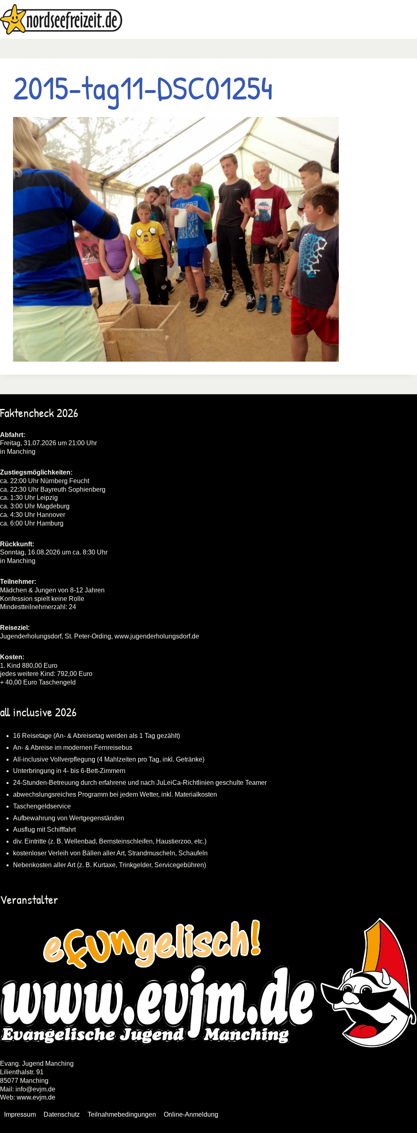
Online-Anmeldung (191, 1114)
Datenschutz (62, 1114)
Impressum (20, 1114)
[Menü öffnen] (409, 19)
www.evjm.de (36, 1097)
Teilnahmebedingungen (122, 1114)
